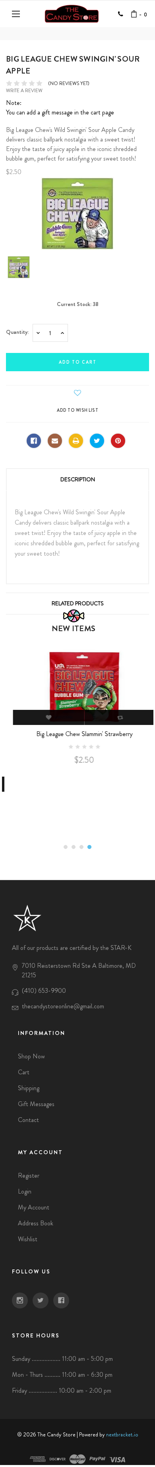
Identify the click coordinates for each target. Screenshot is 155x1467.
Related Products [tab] (78, 603)
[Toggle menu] (17, 14)
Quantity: (17, 332)
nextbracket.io (122, 1434)
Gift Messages (36, 1103)
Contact (28, 1119)
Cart (23, 1072)
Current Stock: (78, 304)
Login (24, 1191)
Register (28, 1175)
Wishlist (27, 1239)
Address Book (35, 1223)
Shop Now (31, 1056)
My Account (33, 1207)
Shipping (28, 1088)
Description (77, 479)
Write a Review (24, 90)
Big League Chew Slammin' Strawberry (77, 733)
